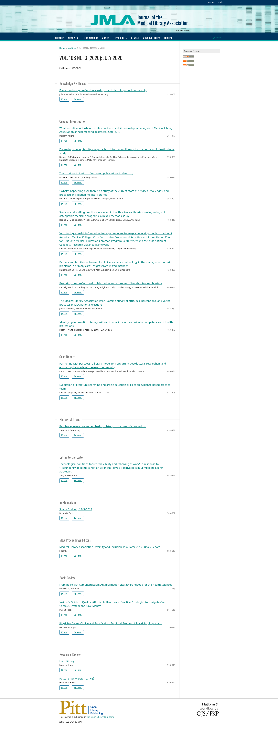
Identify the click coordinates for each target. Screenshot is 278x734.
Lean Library (66, 661)
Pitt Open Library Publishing (101, 717)
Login (220, 2)
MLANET (168, 37)
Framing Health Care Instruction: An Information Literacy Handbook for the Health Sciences (115, 584)
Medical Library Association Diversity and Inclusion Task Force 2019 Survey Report (109, 547)
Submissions (91, 37)
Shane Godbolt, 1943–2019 (75, 509)
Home (62, 48)
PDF (65, 99)
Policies (120, 37)
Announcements (151, 37)
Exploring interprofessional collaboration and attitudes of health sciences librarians (110, 283)
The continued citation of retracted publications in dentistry (96, 173)
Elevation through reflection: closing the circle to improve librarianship (103, 90)
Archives (73, 37)
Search (135, 37)
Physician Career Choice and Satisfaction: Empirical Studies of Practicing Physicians (110, 623)
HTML (79, 99)
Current (59, 37)
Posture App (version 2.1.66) (76, 678)
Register (211, 2)
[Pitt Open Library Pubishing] (81, 714)
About (106, 37)
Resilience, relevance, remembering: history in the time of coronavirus (102, 426)
